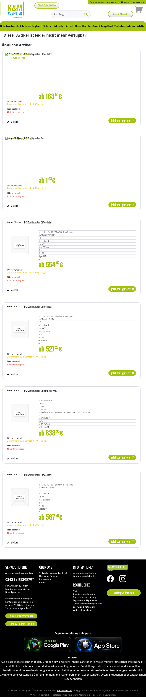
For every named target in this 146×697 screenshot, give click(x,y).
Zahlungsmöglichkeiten (85, 576)
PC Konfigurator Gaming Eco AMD (40, 390)
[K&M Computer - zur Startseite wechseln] (12, 10)
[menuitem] (96, 2)
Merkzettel (112, 2)
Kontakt (43, 582)
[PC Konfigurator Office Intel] (19, 76)
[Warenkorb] (126, 9)
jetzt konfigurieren (121, 121)
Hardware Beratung (49, 576)
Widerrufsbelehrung (83, 610)
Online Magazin (120, 14)
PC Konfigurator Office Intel (37, 54)
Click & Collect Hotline (47, 5)
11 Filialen (19, 605)
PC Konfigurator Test (34, 138)
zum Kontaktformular (21, 616)
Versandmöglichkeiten (84, 572)
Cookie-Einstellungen (84, 593)
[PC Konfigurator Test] (19, 161)
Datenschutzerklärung (85, 597)
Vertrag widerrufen (124, 593)
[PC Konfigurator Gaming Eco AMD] (19, 413)
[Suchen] (86, 14)
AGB (75, 590)
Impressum (45, 579)
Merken (14, 122)
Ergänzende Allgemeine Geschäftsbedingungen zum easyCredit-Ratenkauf (87, 603)
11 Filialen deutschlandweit (53, 572)
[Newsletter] (123, 568)
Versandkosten (64, 690)
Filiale (126, 2)
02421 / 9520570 (19, 579)
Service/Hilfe (138, 2)
